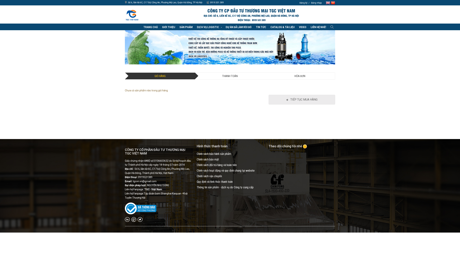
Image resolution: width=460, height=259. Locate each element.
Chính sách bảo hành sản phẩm (214, 154)
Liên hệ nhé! (318, 27)
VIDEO (302, 27)
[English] (328, 2)
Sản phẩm (186, 27)
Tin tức (261, 27)
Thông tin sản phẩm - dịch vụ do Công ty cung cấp (225, 187)
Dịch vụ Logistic (208, 27)
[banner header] (251, 14)
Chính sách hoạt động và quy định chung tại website (226, 170)
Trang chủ (150, 27)
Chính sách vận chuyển (209, 176)
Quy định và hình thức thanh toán (215, 181)
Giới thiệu (168, 27)
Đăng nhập (316, 3)
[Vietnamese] (333, 2)
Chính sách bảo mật (208, 159)
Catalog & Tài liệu (282, 27)
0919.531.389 (217, 2)
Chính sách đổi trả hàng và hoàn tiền (217, 165)
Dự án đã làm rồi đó (239, 27)
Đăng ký (303, 3)
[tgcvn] (132, 14)
